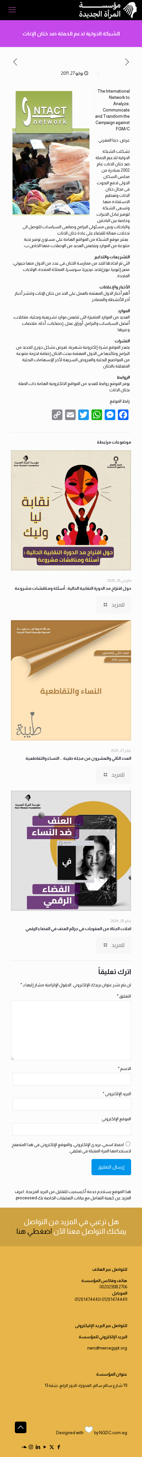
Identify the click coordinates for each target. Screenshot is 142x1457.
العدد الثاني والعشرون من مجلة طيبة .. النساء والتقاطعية (78, 758)
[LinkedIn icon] (37, 1447)
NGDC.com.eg (113, 1432)
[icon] (23, 1447)
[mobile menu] (12, 10)
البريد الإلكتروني (117, 1093)
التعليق (124, 996)
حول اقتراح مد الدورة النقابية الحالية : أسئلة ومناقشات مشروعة (73, 588)
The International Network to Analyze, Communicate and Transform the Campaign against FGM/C (112, 110)
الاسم (124, 1068)
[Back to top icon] (20, 1427)
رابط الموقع (120, 401)
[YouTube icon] (44, 1447)
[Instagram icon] (30, 1447)
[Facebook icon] (58, 1447)
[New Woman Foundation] (108, 10)
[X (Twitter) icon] (51, 1447)
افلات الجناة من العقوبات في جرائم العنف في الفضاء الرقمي (78, 928)
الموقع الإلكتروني (116, 1118)
